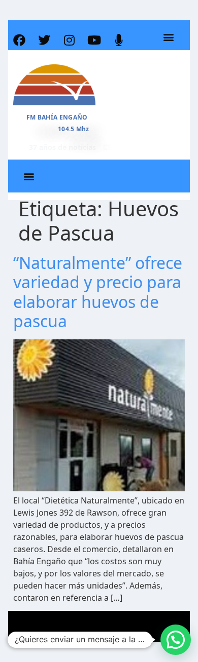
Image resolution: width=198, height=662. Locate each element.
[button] (168, 37)
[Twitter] (44, 40)
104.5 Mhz (73, 129)
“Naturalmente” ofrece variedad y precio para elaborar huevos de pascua (97, 292)
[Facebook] (19, 40)
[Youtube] (94, 40)
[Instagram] (69, 40)
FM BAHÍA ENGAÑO (57, 117)
